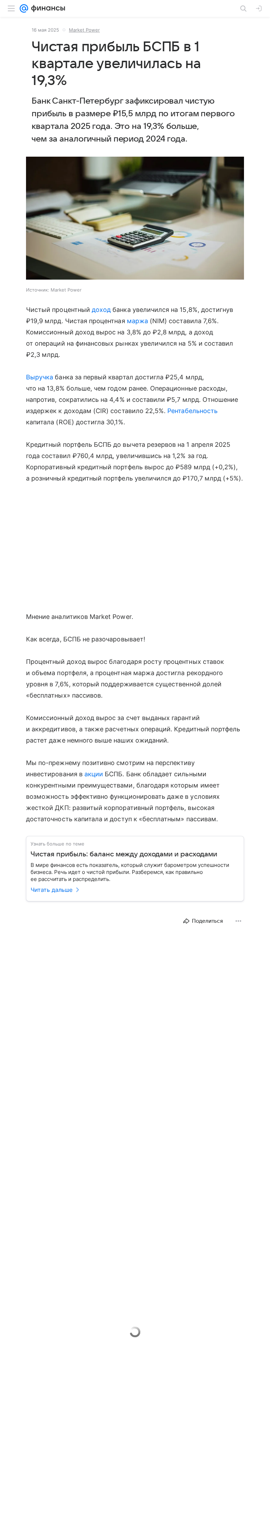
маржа (137, 321)
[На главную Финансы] (46, 8)
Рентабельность (192, 410)
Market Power (84, 30)
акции (93, 774)
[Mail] (24, 8)
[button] (135, 219)
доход (101, 309)
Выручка (39, 377)
